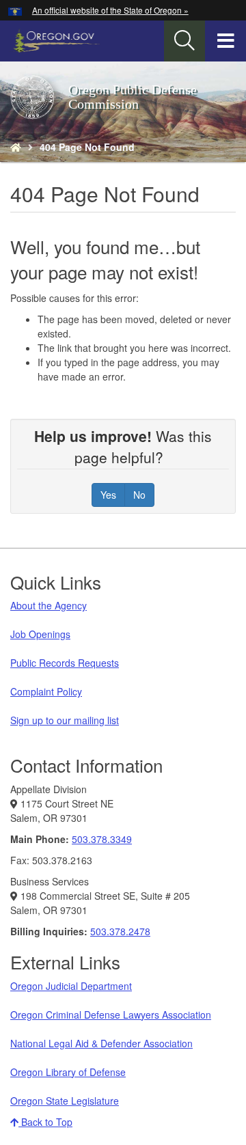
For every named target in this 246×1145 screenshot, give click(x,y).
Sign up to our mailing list (64, 720)
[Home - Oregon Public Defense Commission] (15, 147)
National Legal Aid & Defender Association (101, 1043)
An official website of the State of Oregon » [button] (110, 10)
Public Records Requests (64, 663)
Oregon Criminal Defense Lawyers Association (110, 1014)
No (139, 494)
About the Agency (48, 605)
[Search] (184, 40)
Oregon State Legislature (64, 1100)
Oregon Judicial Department (71, 986)
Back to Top (45, 1122)
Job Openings (40, 634)
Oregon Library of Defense (68, 1072)
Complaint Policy (46, 691)
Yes (108, 494)
